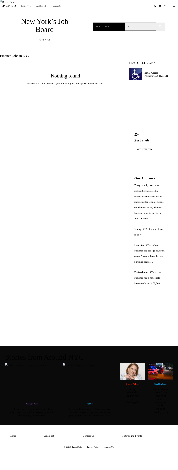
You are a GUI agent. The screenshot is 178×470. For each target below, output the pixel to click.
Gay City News (32, 404)
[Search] (165, 6)
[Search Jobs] (160, 27)
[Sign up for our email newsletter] (160, 6)
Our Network (41, 6)
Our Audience (144, 178)
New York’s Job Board (44, 25)
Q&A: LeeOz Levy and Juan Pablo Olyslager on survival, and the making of (32, 412)
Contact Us (57, 6)
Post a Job (45, 40)
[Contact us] (155, 6)
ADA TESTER (160, 75)
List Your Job (11, 6)
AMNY (90, 404)
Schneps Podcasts (132, 384)
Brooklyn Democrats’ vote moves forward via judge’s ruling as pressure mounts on (90, 412)
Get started (144, 149)
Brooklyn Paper (160, 384)
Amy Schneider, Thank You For (132, 396)
